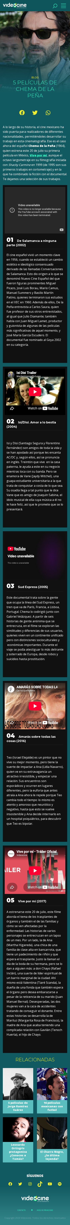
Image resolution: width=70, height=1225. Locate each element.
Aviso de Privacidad (45, 1210)
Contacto (21, 1210)
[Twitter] (35, 112)
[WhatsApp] (48, 112)
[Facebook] (22, 112)
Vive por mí (38, 155)
